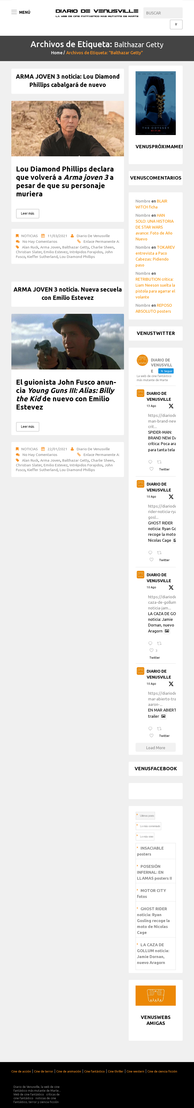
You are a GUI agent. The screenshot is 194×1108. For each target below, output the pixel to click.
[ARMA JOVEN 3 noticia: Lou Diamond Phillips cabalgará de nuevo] (67, 129)
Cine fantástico (94, 1071)
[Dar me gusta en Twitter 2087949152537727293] (153, 469)
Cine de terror (43, 1071)
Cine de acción (21, 1071)
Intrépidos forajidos (86, 252)
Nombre (143, 201)
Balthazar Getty (75, 247)
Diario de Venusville (93, 236)
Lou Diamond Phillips (77, 256)
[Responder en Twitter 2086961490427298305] (151, 553)
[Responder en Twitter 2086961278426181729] (151, 643)
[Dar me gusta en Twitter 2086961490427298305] (153, 560)
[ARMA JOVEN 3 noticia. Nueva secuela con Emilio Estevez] (67, 341)
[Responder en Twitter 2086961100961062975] (151, 728)
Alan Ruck (30, 247)
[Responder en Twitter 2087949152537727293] (151, 462)
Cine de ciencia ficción (162, 1071)
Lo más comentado (150, 826)
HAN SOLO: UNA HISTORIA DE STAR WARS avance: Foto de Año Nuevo (155, 227)
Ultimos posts (147, 815)
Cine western (135, 1071)
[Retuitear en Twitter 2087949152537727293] (161, 462)
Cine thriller (115, 1071)
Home (56, 52)
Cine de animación (68, 1071)
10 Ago (151, 496)
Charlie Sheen (102, 247)
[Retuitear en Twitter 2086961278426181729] (161, 643)
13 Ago (151, 405)
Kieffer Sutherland (42, 256)
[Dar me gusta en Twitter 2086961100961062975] (153, 735)
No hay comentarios (39, 241)
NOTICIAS (29, 236)
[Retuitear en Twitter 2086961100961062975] (161, 728)
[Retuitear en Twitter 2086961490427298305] (161, 553)
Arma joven (50, 247)
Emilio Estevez (56, 252)
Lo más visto (146, 836)
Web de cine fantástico (28, 1094)
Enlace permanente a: (101, 241)
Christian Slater (29, 252)
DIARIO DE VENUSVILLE (159, 396)
